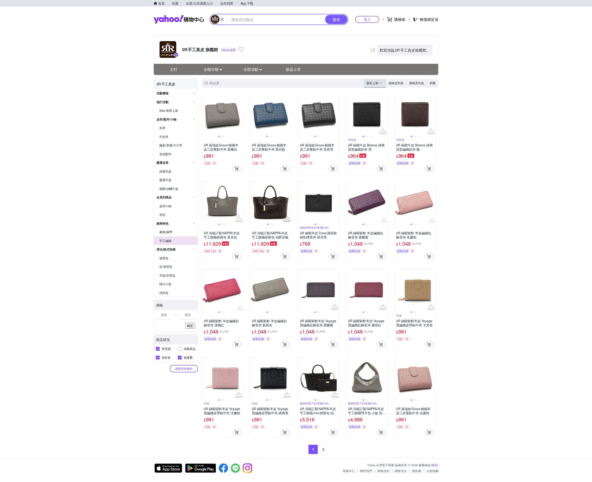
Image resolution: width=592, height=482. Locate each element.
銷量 (433, 83)
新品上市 (293, 69)
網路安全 (401, 471)
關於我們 (366, 471)
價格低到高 (396, 83)
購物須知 (383, 471)
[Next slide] (240, 114)
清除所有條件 (184, 368)
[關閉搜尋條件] (222, 19)
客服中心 (349, 471)
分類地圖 (432, 471)
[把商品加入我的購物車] (236, 169)
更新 (435, 465)
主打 (173, 69)
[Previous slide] (205, 114)
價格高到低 (416, 83)
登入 (367, 19)
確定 (190, 325)
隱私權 (416, 471)
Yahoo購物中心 (179, 19)
